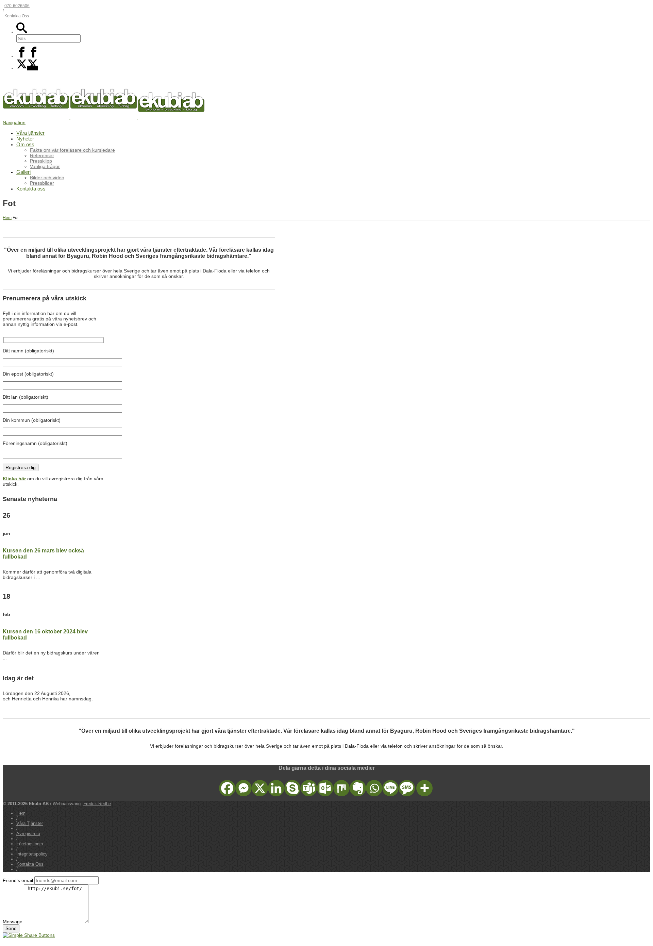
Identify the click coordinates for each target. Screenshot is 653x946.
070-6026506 (17, 5)
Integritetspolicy (32, 854)
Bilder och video (47, 177)
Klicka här (14, 478)
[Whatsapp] (374, 788)
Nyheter (25, 139)
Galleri (23, 172)
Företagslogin (29, 843)
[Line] (390, 788)
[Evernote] (358, 788)
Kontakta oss (31, 189)
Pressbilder (42, 183)
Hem (21, 813)
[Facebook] (27, 56)
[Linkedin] (276, 788)
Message (12, 921)
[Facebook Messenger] (243, 788)
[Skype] (292, 788)
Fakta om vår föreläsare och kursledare (72, 150)
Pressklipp (41, 161)
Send (11, 928)
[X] (27, 68)
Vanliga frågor (45, 166)
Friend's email (18, 880)
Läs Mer (9, 583)
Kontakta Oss (16, 16)
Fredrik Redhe (97, 803)
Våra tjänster (30, 133)
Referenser (42, 155)
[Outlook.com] (325, 788)
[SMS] (407, 788)
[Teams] (309, 788)
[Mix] (341, 788)
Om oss (25, 144)
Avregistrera (28, 833)
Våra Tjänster (15, 286)
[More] (424, 788)
